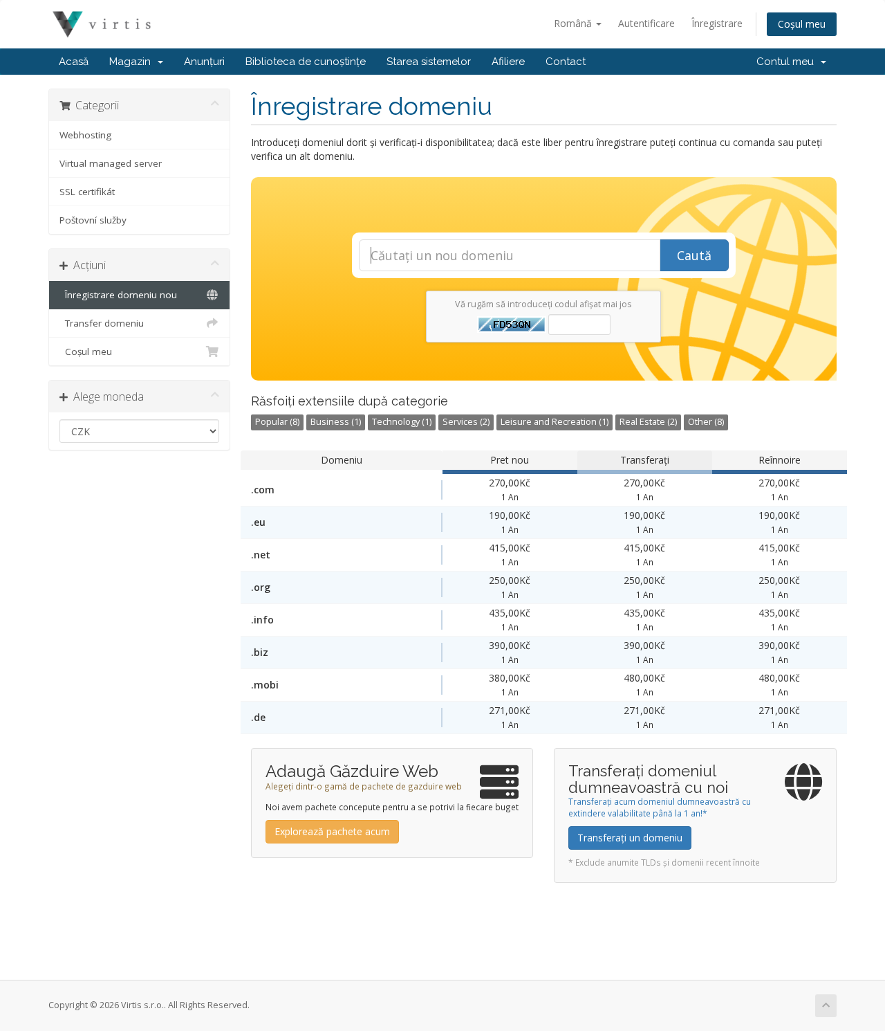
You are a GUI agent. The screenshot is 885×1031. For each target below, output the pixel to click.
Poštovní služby (93, 220)
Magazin (132, 61)
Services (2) (466, 422)
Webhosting (85, 135)
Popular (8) (277, 422)
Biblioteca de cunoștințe (305, 61)
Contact (566, 61)
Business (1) (335, 422)
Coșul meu (802, 23)
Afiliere (508, 61)
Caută (694, 255)
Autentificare (646, 23)
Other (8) (706, 422)
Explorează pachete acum (332, 831)
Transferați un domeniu (629, 837)
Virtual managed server (110, 163)
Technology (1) (401, 422)
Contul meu (787, 61)
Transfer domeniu (101, 323)
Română (574, 23)
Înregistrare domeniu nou (118, 295)
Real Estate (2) (648, 422)
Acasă (73, 61)
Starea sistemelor (428, 61)
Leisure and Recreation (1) (554, 422)
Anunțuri (204, 61)
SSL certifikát (87, 191)
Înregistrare (717, 23)
